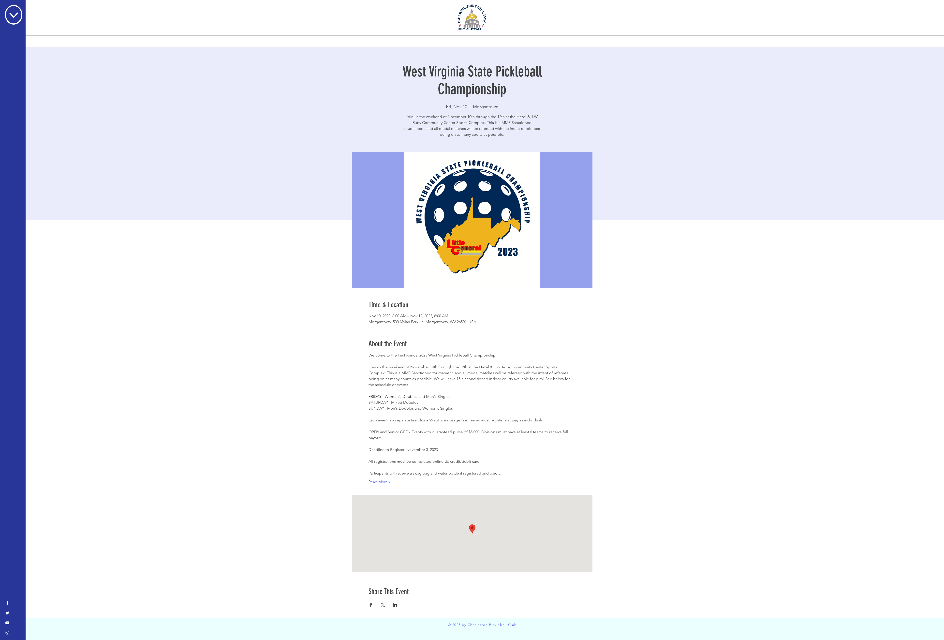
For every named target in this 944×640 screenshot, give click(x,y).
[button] (13, 15)
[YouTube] (7, 622)
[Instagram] (7, 632)
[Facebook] (7, 603)
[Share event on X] (383, 605)
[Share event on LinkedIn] (395, 605)
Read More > (380, 481)
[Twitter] (7, 612)
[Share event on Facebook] (371, 605)
